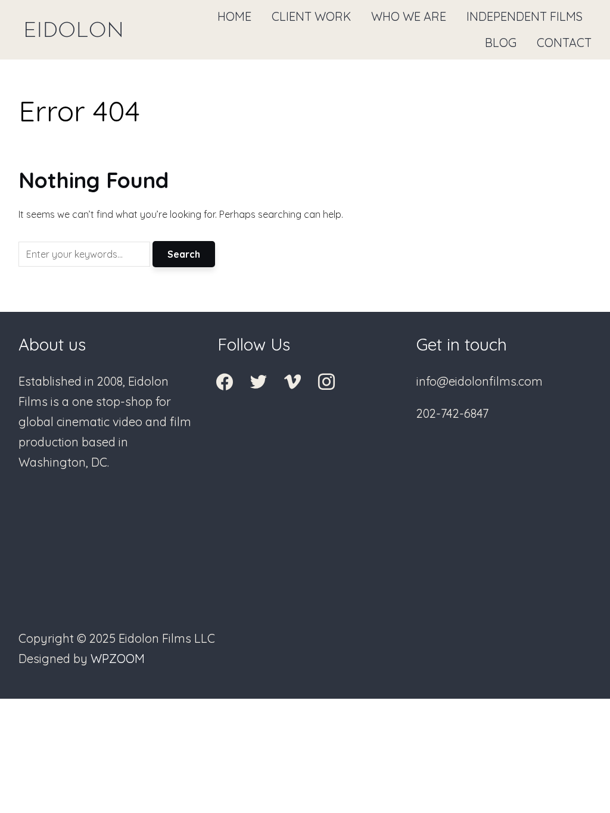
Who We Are (408, 16)
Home (234, 16)
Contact (564, 42)
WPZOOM (118, 658)
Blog (500, 42)
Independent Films (524, 16)
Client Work (311, 16)
